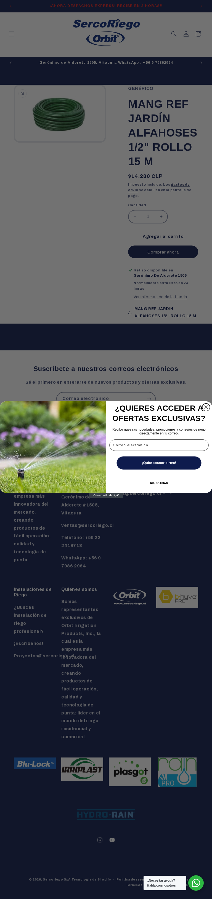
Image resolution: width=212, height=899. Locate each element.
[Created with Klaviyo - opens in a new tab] (106, 495)
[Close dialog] (206, 407)
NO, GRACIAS (159, 482)
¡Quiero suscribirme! (159, 463)
